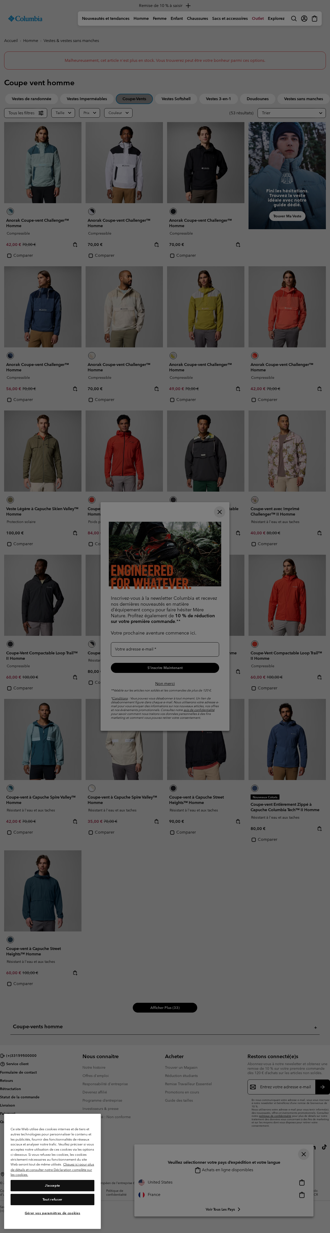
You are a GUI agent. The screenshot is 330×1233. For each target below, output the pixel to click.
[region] (52, 1171)
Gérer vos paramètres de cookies (52, 1213)
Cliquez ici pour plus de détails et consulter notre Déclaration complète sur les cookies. (52, 1169)
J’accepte (52, 1185)
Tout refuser (52, 1199)
